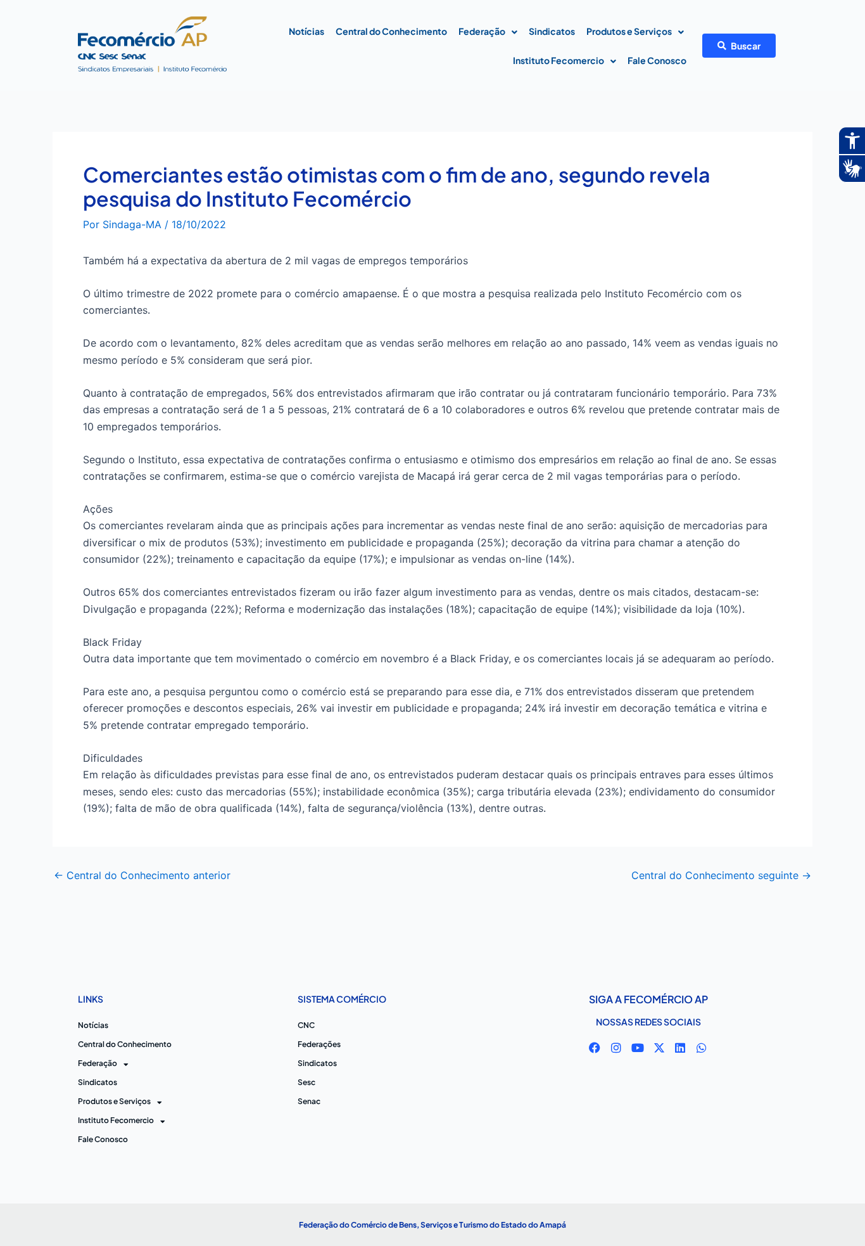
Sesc (306, 1082)
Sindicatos (552, 31)
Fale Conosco (657, 60)
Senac (309, 1101)
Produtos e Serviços (629, 31)
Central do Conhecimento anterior (142, 875)
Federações (319, 1044)
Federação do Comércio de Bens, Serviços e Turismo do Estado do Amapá (432, 1225)
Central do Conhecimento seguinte (721, 875)
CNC (306, 1025)
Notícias (306, 31)
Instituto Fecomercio (558, 60)
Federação (481, 31)
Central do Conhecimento (391, 31)
